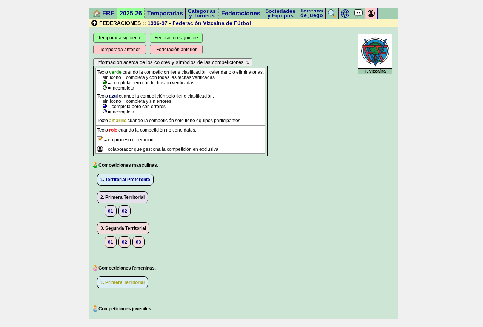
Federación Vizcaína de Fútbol (211, 23)
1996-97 (158, 23)
